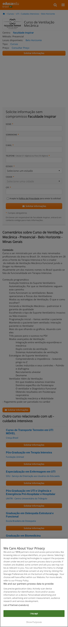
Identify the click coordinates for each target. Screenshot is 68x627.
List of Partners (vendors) (16, 605)
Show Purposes (34, 622)
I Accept (34, 613)
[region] (34, 582)
